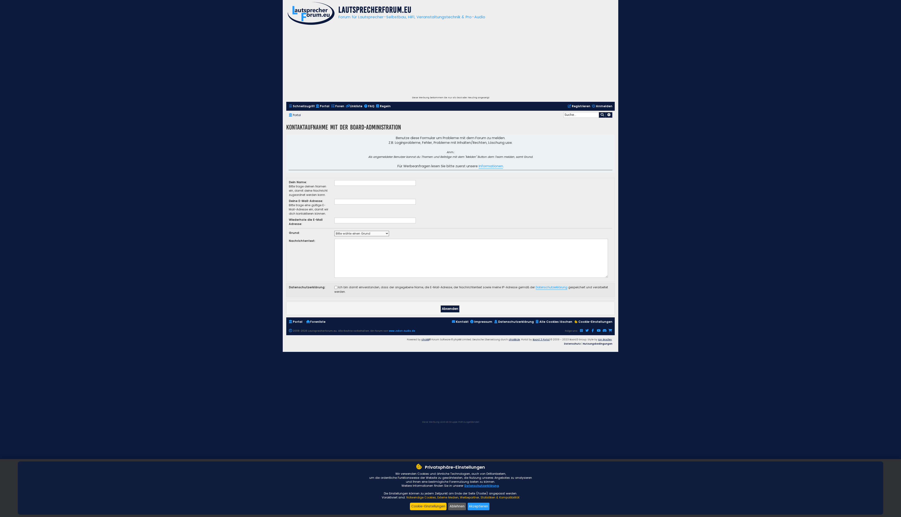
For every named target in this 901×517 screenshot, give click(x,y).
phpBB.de (514, 339)
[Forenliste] (311, 14)
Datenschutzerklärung (551, 287)
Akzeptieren (478, 506)
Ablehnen (457, 506)
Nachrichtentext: (302, 241)
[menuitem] (302, 106)
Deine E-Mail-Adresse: (306, 201)
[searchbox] (581, 115)
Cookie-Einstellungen (428, 506)
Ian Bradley (605, 339)
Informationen (491, 166)
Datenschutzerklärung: (307, 287)
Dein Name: (298, 182)
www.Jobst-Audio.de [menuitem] (402, 331)
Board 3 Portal (541, 339)
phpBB (425, 339)
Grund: (294, 233)
